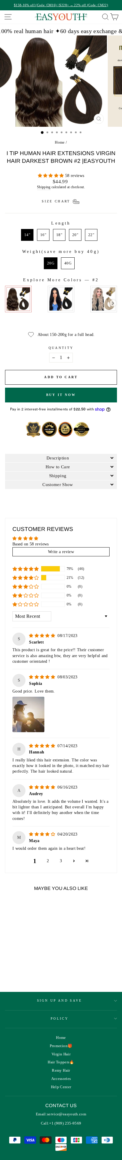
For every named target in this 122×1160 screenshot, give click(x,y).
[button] (51, 175)
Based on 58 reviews (30, 544)
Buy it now (61, 395)
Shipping (44, 187)
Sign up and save (59, 1000)
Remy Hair (61, 1070)
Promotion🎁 (61, 1046)
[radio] (27, 235)
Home (60, 142)
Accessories (61, 1079)
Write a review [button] (61, 552)
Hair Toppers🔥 (61, 1062)
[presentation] (113, 303)
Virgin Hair (61, 1054)
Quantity (61, 348)
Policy (59, 1018)
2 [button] (48, 861)
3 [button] (61, 861)
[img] (42, 635)
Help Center (61, 1087)
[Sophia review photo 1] (28, 714)
